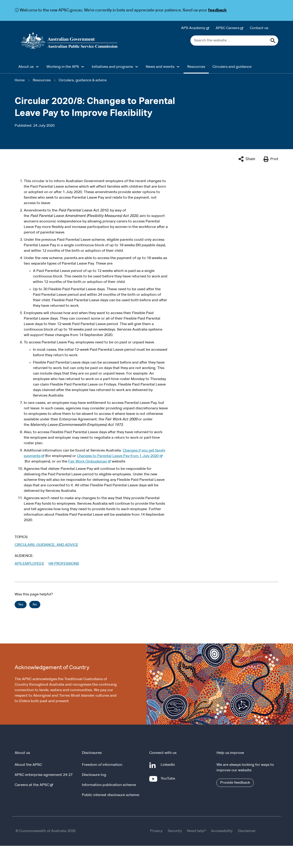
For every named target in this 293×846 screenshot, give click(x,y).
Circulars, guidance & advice (83, 80)
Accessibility (222, 831)
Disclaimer (247, 831)
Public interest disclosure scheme (110, 795)
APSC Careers (228, 28)
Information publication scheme (109, 785)
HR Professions (64, 564)
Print (274, 159)
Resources (196, 67)
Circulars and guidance (232, 67)
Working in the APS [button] (62, 67)
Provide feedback (235, 783)
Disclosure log (94, 775)
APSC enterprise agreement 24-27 (44, 775)
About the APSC (28, 765)
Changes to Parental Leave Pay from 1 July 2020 (118, 456)
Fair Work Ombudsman (88, 461)
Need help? (196, 831)
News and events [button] (160, 67)
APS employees (29, 564)
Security (175, 831)
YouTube (169, 781)
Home (20, 80)
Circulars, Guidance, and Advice (46, 545)
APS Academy (194, 28)
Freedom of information (102, 765)
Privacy (156, 831)
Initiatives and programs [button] (112, 67)
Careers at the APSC (33, 785)
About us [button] (26, 67)
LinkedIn (169, 767)
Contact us (259, 28)
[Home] (69, 40)
